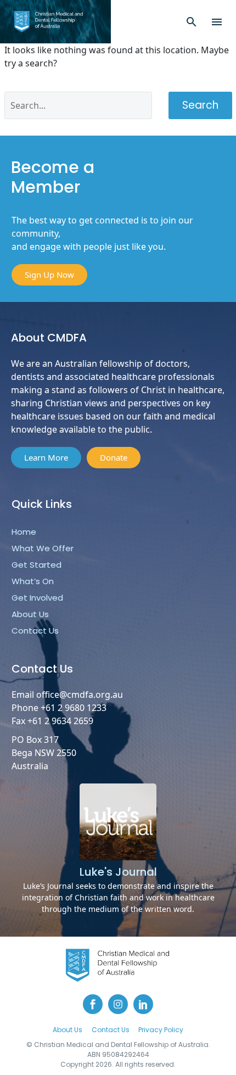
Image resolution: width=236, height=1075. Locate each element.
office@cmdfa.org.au (79, 694)
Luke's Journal (118, 872)
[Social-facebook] (93, 1004)
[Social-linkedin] (143, 1004)
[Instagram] (118, 1004)
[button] (191, 22)
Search (200, 105)
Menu (217, 22)
